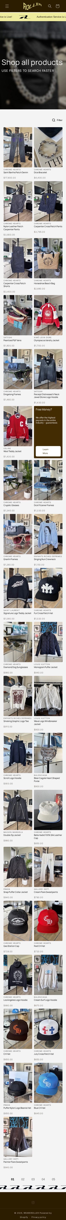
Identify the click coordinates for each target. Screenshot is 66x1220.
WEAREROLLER (31, 1213)
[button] (7, 6)
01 (12, 1179)
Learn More (45, 451)
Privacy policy (39, 1217)
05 (53, 1179)
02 (22, 1179)
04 (43, 1179)
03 (33, 1179)
